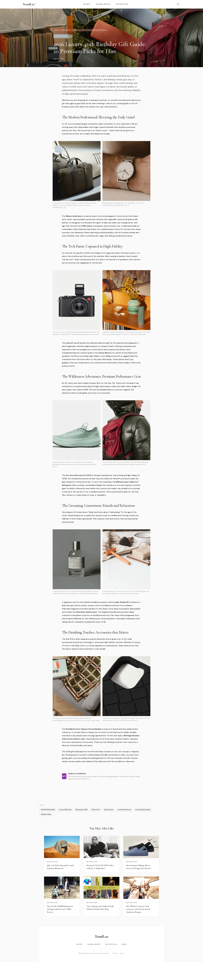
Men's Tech (96, 810)
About (124, 944)
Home (57, 30)
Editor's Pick (122, 4)
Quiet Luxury (108, 810)
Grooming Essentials (142, 810)
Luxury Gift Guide (65, 810)
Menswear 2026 (82, 810)
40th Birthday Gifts (48, 810)
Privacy (115, 953)
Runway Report (103, 4)
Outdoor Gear (46, 814)
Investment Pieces (124, 810)
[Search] (178, 4)
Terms (122, 953)
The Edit (86, 4)
